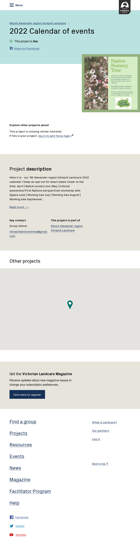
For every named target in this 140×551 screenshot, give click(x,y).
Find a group (22, 421)
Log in (96, 439)
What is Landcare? (104, 422)
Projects (18, 433)
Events (16, 456)
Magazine (19, 479)
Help (14, 502)
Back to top (99, 463)
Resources (20, 444)
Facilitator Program (30, 491)
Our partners (100, 430)
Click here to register (27, 394)
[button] (70, 305)
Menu (19, 5)
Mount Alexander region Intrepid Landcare (37, 23)
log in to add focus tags (54, 136)
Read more (17, 207)
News (15, 467)
